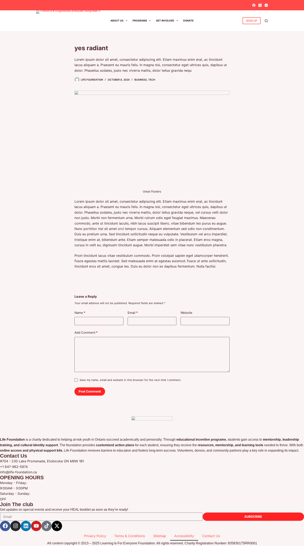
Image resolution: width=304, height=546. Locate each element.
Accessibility (184, 536)
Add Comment (86, 332)
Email (133, 313)
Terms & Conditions (129, 536)
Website (186, 313)
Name (79, 313)
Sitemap (159, 536)
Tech (151, 79)
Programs (140, 20)
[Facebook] (253, 5)
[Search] (266, 20)
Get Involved (165, 20)
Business (140, 79)
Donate (188, 20)
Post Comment (90, 391)
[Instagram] (266, 5)
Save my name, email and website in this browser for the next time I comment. (130, 380)
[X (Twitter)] (260, 5)
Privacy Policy (95, 536)
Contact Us (211, 536)
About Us (116, 20)
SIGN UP (251, 20)
